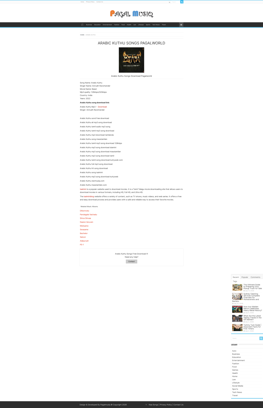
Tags (235, 281)
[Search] (181, 1)
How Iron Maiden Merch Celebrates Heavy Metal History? (252, 308)
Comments (255, 277)
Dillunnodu (84, 211)
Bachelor (84, 233)
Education (97, 24)
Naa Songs (153, 405)
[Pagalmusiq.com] (131, 12)
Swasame (84, 229)
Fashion (116, 24)
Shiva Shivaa (85, 218)
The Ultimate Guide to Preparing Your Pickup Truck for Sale (252, 286)
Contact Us (99, 2)
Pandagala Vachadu (88, 214)
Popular (245, 277)
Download (102, 107)
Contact (131, 261)
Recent (236, 277)
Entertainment (107, 24)
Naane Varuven (86, 222)
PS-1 (82, 245)
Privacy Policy (90, 2)
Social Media (237, 386)
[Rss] (169, 2)
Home (82, 2)
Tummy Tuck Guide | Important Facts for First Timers (252, 327)
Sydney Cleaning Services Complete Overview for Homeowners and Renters (246, 297)
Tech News (156, 24)
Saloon (83, 237)
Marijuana (84, 226)
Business (89, 24)
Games (235, 370)
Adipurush (84, 241)
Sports (148, 24)
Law (134, 24)
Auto (234, 351)
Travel (164, 24)
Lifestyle (141, 24)
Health (129, 24)
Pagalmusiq (105, 405)
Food (123, 24)
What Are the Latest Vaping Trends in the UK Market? (252, 318)
